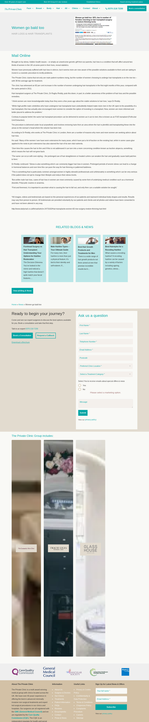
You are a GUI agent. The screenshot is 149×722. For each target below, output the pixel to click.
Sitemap (79, 718)
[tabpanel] (33, 258)
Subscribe (111, 707)
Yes (84, 385)
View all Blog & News (22, 291)
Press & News (60, 718)
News (21, 305)
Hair (58, 8)
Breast (39, 8)
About (95, 8)
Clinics (75, 8)
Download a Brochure (21, 342)
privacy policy (90, 420)
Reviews (58, 709)
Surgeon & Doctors (62, 693)
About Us (58, 690)
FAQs (57, 705)
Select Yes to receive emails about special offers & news (101, 381)
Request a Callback (45, 335)
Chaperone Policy (83, 705)
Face (29, 8)
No (84, 389)
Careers (79, 715)
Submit (83, 413)
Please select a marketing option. (105, 392)
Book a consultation (137, 8)
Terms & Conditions (84, 702)
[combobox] (105, 366)
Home (14, 305)
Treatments (59, 699)
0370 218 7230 (115, 8)
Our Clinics (59, 696)
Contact (86, 8)
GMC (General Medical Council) (28, 712)
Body (49, 8)
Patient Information (62, 702)
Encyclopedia (60, 712)
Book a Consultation (22, 335)
